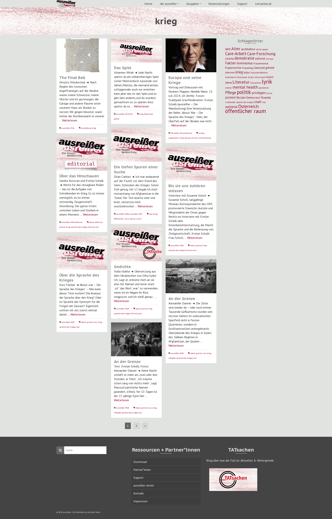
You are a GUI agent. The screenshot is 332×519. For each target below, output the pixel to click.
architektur (248, 49)
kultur (247, 72)
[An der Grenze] (191, 276)
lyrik (267, 81)
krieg (94, 128)
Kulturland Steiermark (236, 77)
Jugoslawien (173, 138)
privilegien (259, 93)
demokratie (244, 58)
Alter (235, 48)
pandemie (264, 87)
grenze (62, 227)
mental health (245, 87)
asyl (151, 214)
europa (201, 133)
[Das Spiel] (136, 50)
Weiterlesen (69, 120)
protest (230, 97)
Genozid (259, 68)
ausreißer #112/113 (124, 114)
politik (116, 119)
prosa (269, 93)
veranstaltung (205, 138)
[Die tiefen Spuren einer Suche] (136, 145)
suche (138, 219)
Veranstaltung (185, 133)
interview (230, 72)
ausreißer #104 (68, 222)
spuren (133, 219)
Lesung (187, 138)
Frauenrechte (233, 68)
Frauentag (247, 68)
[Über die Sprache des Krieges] (81, 253)
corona (229, 58)
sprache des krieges (79, 227)
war (97, 227)
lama (228, 82)
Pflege (230, 92)
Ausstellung (86, 128)
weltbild (231, 107)
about (91, 222)
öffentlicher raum (121, 219)
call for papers (262, 49)
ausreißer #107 (136, 214)
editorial (78, 222)
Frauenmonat (260, 63)
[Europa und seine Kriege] (191, 55)
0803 (228, 49)
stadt (257, 102)
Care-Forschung (261, 53)
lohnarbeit (255, 82)
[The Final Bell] (81, 55)
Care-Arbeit (235, 53)
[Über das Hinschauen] (81, 154)
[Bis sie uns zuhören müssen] (191, 164)
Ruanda (266, 97)
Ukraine (194, 138)
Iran (95, 322)
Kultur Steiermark (257, 77)
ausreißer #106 (122, 214)
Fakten (230, 63)
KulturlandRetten (259, 72)
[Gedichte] (136, 245)
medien (228, 87)
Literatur (241, 82)
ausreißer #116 (68, 128)
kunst (270, 77)
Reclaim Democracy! (248, 97)
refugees (172, 358)
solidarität (230, 102)
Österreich (148, 114)
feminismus (245, 63)
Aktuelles (175, 133)
